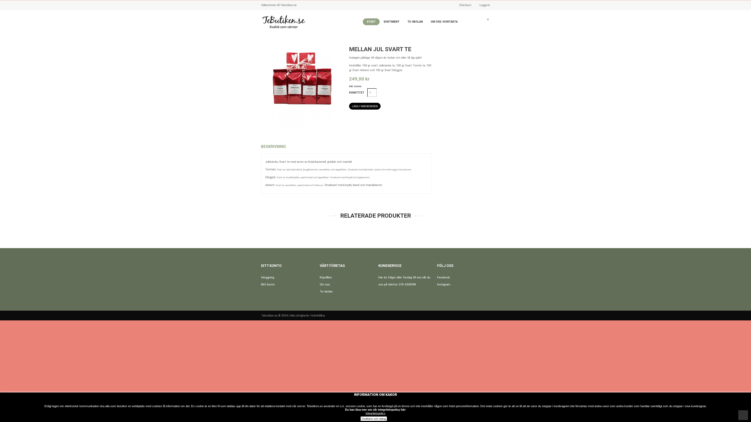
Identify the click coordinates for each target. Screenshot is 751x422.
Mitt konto (268, 284)
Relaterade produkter (375, 215)
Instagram (443, 284)
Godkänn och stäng (374, 418)
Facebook (443, 277)
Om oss (325, 284)
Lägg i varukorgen (365, 106)
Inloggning (267, 277)
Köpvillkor (326, 277)
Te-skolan (326, 291)
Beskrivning (273, 146)
